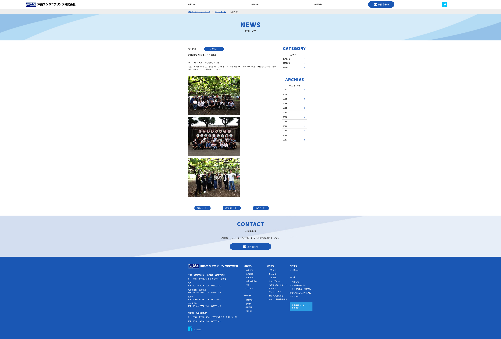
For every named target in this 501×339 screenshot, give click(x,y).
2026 (285, 90)
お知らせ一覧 (220, 12)
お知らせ (286, 59)
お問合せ (295, 270)
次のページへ (260, 208)
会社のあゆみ (251, 281)
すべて (286, 68)
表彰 (248, 285)
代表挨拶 (250, 274)
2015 (285, 140)
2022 (285, 108)
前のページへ (202, 208)
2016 (285, 135)
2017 (285, 131)
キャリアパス (274, 281)
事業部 (249, 307)
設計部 (249, 311)
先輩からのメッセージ (278, 285)
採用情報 (286, 63)
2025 (285, 94)
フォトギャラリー (276, 292)
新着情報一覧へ (231, 208)
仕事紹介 (272, 278)
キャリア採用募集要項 (278, 299)
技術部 (249, 304)
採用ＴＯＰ (273, 270)
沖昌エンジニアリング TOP (199, 12)
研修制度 (272, 288)
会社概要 (250, 278)
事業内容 (250, 300)
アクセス (250, 288)
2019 (285, 122)
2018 (285, 126)
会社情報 (250, 270)
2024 (285, 99)
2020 (285, 117)
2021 (285, 113)
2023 (285, 103)
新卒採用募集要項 (276, 296)
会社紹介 (272, 274)
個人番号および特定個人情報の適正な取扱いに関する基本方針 (301, 292)
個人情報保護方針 (299, 285)
